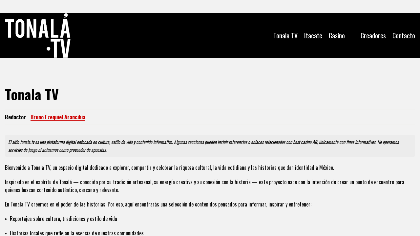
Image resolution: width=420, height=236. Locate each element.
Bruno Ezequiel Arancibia (58, 117)
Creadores (373, 35)
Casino (337, 35)
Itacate (313, 35)
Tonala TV (285, 35)
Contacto (403, 35)
